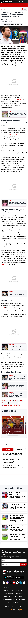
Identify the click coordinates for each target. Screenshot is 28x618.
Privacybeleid (18, 593)
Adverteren (7, 591)
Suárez (3, 264)
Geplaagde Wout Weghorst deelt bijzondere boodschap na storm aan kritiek (17, 495)
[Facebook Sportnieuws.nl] (4, 582)
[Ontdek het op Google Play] (9, 577)
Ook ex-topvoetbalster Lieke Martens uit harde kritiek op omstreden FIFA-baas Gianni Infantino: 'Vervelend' (17, 519)
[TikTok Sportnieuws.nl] (17, 582)
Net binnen (4, 5)
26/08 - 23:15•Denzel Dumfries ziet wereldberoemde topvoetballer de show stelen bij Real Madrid (13, 461)
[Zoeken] (23, 1)
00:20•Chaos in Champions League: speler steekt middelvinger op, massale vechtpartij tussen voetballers (13, 454)
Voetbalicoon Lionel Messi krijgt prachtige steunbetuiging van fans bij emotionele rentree (17, 528)
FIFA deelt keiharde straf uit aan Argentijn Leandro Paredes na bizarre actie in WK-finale (17, 506)
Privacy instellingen (13, 602)
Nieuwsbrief (15, 591)
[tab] (7, 435)
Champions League (15, 135)
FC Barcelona (8, 405)
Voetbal (8, 449)
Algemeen (19, 449)
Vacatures (20, 588)
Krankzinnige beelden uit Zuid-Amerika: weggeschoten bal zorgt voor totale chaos (17, 537)
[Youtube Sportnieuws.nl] (14, 582)
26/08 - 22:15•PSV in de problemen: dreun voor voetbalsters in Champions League (13, 467)
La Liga (18, 405)
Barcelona (18, 99)
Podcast (11, 5)
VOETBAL (3, 9)
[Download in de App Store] (19, 577)
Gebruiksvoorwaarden (18, 596)
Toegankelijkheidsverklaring (9, 599)
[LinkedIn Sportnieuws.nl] (20, 582)
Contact (6, 588)
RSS (22, 591)
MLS (5, 403)
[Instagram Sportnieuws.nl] (7, 582)
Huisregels (22, 599)
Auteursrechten (9, 593)
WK (20, 250)
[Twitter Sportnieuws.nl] (10, 582)
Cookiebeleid (6, 596)
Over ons (12, 588)
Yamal (3, 308)
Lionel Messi (7, 400)
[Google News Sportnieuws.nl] (24, 582)
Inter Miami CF (19, 400)
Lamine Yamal (13, 403)
